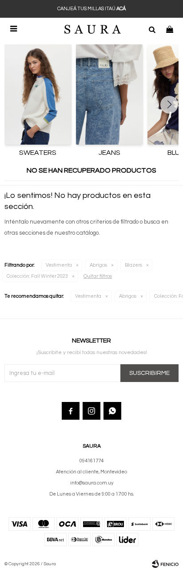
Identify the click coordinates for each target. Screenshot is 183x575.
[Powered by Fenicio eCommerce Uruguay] (165, 564)
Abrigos (98, 265)
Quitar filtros (98, 276)
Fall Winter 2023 (37, 276)
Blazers (133, 265)
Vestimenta (59, 265)
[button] (152, 29)
